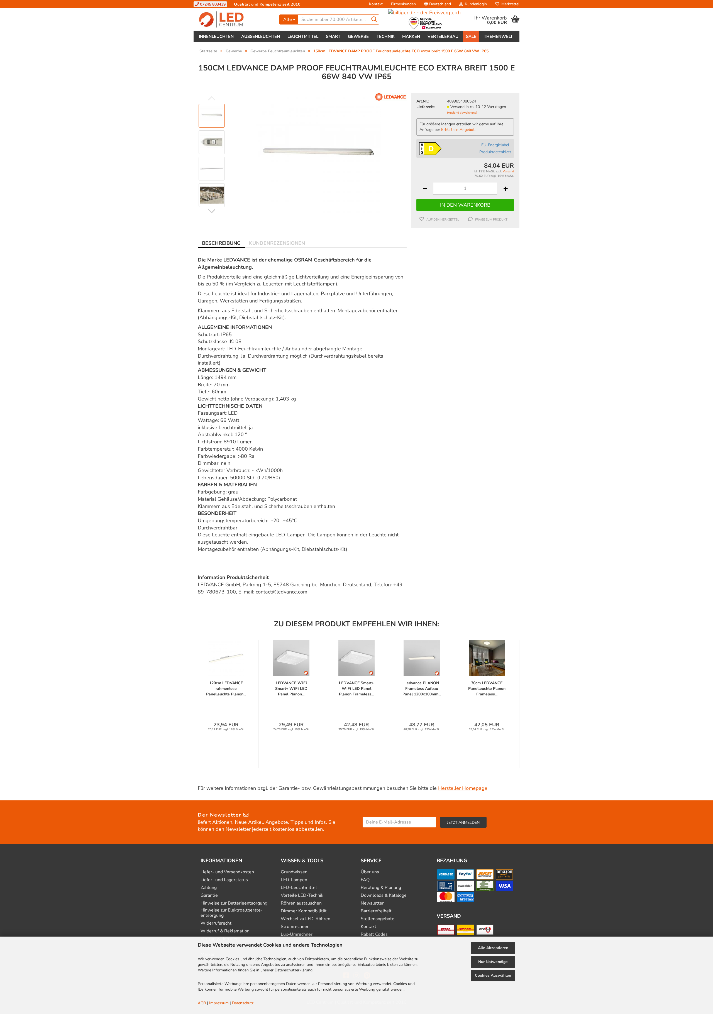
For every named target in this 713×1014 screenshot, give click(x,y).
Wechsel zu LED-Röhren (305, 919)
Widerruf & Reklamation (225, 931)
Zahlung (209, 887)
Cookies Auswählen (493, 975)
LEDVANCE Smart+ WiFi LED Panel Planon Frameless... (356, 688)
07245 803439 (212, 4)
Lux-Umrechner (296, 934)
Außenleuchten (260, 36)
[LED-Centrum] (234, 19)
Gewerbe (358, 36)
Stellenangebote (377, 919)
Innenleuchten (216, 36)
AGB (202, 1003)
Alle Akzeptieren (493, 948)
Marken (411, 36)
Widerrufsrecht (216, 923)
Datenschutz (242, 1003)
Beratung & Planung (381, 887)
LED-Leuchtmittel (299, 887)
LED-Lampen (294, 880)
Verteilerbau (443, 36)
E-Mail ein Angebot (458, 129)
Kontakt (376, 4)
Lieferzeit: (425, 106)
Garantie (209, 895)
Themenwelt (498, 36)
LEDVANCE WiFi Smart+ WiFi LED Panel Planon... (291, 688)
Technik (386, 36)
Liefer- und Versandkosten (227, 872)
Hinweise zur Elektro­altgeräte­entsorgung (232, 913)
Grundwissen (294, 872)
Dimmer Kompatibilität (304, 911)
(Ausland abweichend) (462, 113)
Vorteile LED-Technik (302, 895)
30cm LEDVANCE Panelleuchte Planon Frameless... (487, 688)
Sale (471, 36)
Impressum (219, 1003)
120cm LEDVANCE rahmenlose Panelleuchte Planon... (226, 688)
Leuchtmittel (302, 36)
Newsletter (372, 903)
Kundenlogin (475, 4)
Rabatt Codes (374, 934)
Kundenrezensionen (277, 243)
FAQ (365, 880)
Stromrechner (295, 926)
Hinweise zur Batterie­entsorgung (234, 903)
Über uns (370, 872)
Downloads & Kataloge (384, 895)
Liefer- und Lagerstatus (224, 880)
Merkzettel (509, 4)
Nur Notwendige (493, 961)
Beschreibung (221, 243)
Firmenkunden (403, 4)
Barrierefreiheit (376, 911)
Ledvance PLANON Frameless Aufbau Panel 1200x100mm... (421, 688)
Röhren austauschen (301, 903)
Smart (333, 36)
